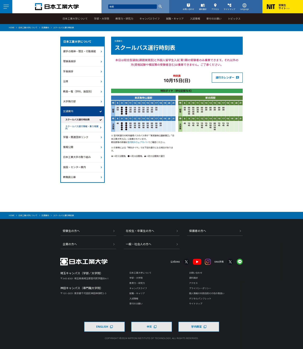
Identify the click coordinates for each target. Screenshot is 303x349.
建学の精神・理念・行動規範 (79, 51)
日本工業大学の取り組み (77, 157)
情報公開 (68, 147)
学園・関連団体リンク (75, 137)
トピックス (234, 18)
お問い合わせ (195, 272)
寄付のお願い (214, 18)
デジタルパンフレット (200, 298)
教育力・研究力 (124, 18)
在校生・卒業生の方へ (140, 231)
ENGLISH (102, 326)
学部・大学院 (101, 18)
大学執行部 (69, 101)
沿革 (65, 81)
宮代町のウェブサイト (138, 142)
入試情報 (195, 18)
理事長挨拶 (69, 61)
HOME (11, 27)
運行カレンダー (225, 77)
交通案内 (45, 27)
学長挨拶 (68, 71)
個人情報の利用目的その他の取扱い (206, 293)
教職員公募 (69, 177)
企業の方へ (70, 244)
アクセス (193, 283)
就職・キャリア (175, 18)
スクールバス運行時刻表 (77, 119)
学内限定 (196, 326)
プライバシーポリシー (200, 288)
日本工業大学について (75, 18)
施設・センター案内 (74, 167)
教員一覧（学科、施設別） (78, 91)
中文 (149, 326)
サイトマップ (195, 303)
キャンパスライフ (150, 18)
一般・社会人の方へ (138, 244)
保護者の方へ (197, 231)
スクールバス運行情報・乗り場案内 (81, 127)
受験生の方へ (71, 231)
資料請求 (193, 277)
